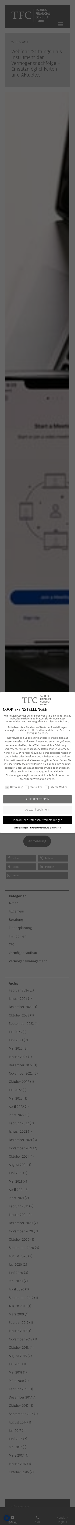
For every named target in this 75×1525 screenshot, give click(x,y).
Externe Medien (59, 787)
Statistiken (36, 787)
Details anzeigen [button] (21, 828)
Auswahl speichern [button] (37, 809)
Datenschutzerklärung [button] (40, 828)
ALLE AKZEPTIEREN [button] (37, 799)
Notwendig (16, 787)
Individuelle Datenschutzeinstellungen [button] (37, 820)
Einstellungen (31, 767)
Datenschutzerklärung (29, 763)
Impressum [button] (56, 828)
